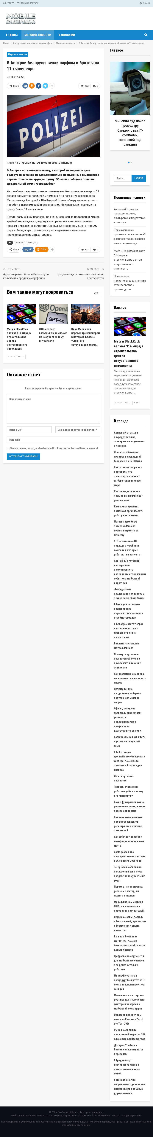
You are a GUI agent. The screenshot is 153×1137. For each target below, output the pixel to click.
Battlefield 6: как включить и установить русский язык (129, 741)
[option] (130, 110)
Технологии (66, 35)
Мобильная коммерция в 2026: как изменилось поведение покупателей (129, 906)
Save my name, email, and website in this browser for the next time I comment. (54, 448)
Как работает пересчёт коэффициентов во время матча (129, 841)
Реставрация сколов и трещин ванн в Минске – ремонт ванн (128, 496)
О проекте (8, 3)
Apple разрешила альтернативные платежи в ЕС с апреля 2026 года (130, 856)
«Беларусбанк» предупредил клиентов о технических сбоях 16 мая (129, 594)
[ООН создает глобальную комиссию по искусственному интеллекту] (53, 314)
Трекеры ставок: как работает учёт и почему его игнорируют (128, 791)
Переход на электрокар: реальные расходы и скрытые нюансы (128, 891)
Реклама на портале (27, 3)
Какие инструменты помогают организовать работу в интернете (128, 511)
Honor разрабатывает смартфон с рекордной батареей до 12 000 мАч (128, 457)
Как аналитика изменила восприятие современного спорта (130, 678)
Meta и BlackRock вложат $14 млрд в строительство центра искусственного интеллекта (129, 259)
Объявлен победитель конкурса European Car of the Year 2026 (128, 1019)
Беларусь (32, 243)
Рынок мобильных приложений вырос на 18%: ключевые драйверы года (130, 1034)
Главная (12, 35)
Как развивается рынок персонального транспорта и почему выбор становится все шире (128, 476)
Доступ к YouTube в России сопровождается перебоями (128, 1050)
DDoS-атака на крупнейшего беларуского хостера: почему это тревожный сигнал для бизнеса (129, 761)
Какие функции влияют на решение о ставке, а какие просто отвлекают (130, 807)
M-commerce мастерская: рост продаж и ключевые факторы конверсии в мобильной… (130, 135)
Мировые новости (37, 35)
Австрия (19, 243)
